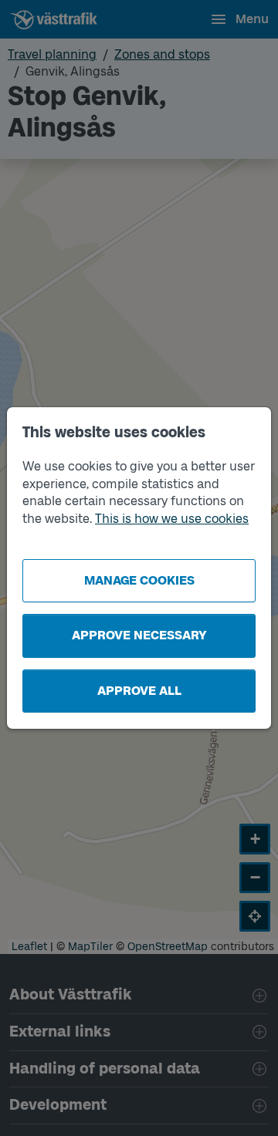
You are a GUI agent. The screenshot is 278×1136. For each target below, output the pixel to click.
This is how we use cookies (172, 518)
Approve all (139, 690)
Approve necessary (139, 635)
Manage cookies (139, 580)
